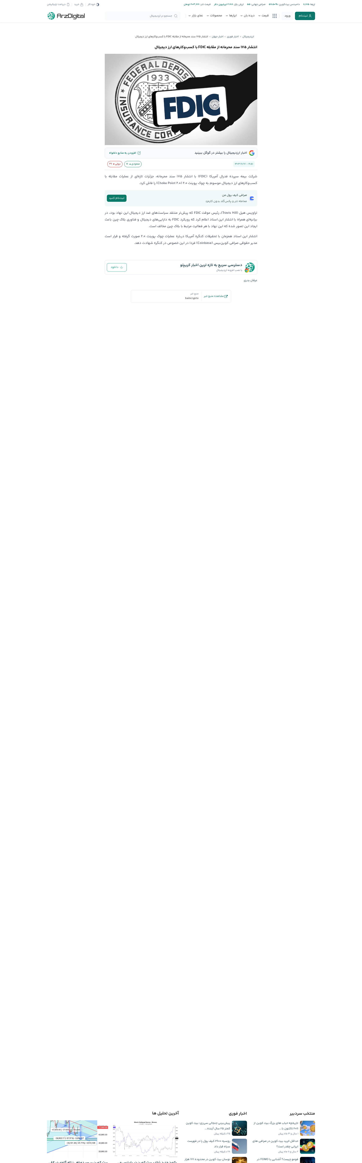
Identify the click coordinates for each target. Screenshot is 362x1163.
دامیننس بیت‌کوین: (289, 4)
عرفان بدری (250, 280)
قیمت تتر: (205, 4)
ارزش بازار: (238, 4)
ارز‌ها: (312, 4)
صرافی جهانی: (257, 4)
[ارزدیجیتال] (66, 16)
